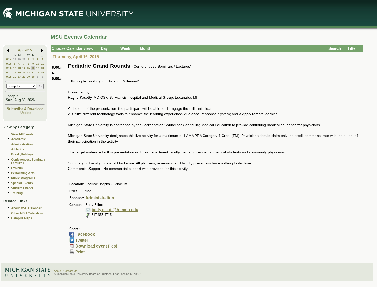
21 (23, 72)
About (57, 270)
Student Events (22, 188)
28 (23, 76)
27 (19, 76)
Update (25, 113)
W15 (9, 63)
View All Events (22, 134)
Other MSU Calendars (27, 213)
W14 (9, 59)
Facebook (85, 234)
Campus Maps (21, 218)
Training (17, 193)
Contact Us (70, 270)
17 (37, 68)
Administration (22, 144)
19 (14, 72)
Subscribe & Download (25, 109)
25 (42, 72)
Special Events (22, 183)
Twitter (81, 240)
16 (33, 68)
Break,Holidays (22, 154)
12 (14, 68)
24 (37, 72)
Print (80, 252)
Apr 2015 (25, 50)
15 (28, 68)
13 (19, 68)
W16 (9, 68)
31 (23, 59)
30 (19, 59)
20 (19, 72)
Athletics (17, 149)
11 (42, 63)
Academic (18, 139)
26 (14, 76)
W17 (9, 72)
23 (33, 72)
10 (37, 63)
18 (42, 68)
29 (14, 59)
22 (28, 72)
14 (23, 68)
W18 (9, 76)
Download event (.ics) (96, 246)
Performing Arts (23, 173)
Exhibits (17, 168)
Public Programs (23, 178)
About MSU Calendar (26, 208)
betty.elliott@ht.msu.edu (115, 209)
